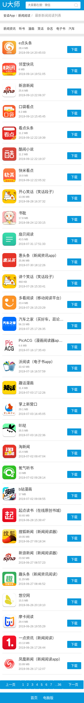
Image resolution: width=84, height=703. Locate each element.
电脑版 (48, 698)
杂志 (50, 28)
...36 (58, 684)
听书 (22, 28)
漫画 (31, 28)
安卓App (9, 15)
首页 (34, 698)
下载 (74, 49)
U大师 (11, 4)
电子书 (60, 28)
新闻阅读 (24, 15)
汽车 (72, 28)
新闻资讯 (10, 28)
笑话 (41, 28)
